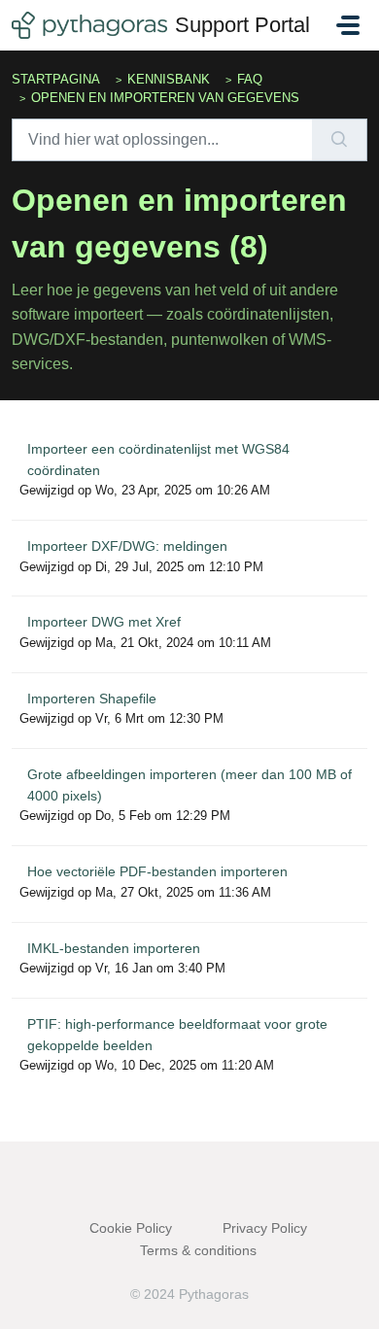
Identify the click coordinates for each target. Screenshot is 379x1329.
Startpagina (56, 79)
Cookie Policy (130, 1228)
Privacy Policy (265, 1228)
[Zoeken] (339, 140)
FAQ (249, 79)
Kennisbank (168, 79)
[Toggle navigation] (347, 25)
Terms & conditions (198, 1250)
